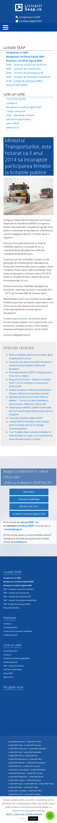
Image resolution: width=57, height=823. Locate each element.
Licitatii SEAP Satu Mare (37, 748)
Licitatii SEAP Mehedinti (32, 752)
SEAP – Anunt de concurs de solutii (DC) (26, 64)
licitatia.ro (22, 318)
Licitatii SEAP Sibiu (15, 787)
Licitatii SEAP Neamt (16, 755)
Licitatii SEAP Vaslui (15, 745)
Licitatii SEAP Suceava (32, 745)
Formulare (29, 491)
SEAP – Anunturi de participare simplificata (28, 76)
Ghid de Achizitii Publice (18, 119)
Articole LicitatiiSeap (29, 499)
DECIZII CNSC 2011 (29, 506)
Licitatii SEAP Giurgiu (34, 773)
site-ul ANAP (12, 123)
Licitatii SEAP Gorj (15, 766)
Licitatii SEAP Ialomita (16, 763)
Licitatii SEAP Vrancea (16, 741)
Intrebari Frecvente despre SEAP (29, 513)
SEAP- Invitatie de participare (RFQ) (24, 81)
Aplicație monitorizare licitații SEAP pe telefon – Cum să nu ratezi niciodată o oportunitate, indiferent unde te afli (28, 400)
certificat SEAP (25, 525)
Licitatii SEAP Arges (15, 784)
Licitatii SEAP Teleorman (17, 748)
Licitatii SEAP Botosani (16, 773)
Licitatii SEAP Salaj (15, 752)
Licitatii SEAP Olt (31, 755)
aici (26, 280)
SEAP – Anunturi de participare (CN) (24, 72)
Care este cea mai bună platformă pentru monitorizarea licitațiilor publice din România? (30, 365)
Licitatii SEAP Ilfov (35, 759)
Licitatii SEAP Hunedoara (35, 763)
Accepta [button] (33, 818)
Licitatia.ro (11, 103)
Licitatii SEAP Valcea (46, 784)
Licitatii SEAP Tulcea (33, 741)
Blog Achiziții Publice (17, 85)
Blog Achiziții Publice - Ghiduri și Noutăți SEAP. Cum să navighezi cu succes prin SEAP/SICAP (30, 383)
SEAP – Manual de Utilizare (20, 115)
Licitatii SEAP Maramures (17, 759)
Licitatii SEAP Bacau (33, 780)
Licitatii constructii (15, 111)
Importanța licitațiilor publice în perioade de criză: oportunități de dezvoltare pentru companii (31, 411)
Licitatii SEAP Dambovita (17, 777)
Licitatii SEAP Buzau (35, 777)
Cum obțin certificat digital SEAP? (26, 418)
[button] (50, 815)
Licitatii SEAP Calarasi (16, 780)
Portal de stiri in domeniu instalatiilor (17, 631)
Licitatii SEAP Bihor (35, 791)
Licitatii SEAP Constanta (17, 791)
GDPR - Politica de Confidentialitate (24, 814)
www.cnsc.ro (12, 127)
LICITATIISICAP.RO (16, 99)
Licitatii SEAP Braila (38, 770)
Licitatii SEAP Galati (31, 787)
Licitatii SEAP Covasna (31, 766)
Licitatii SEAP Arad (15, 794)
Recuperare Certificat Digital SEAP (23, 107)
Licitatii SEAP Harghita (32, 794)
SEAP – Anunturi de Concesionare (23, 68)
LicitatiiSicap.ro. (13, 529)
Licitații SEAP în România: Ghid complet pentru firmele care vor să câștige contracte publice (29, 425)
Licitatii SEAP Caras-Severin (18, 770)
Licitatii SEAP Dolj (30, 784)
